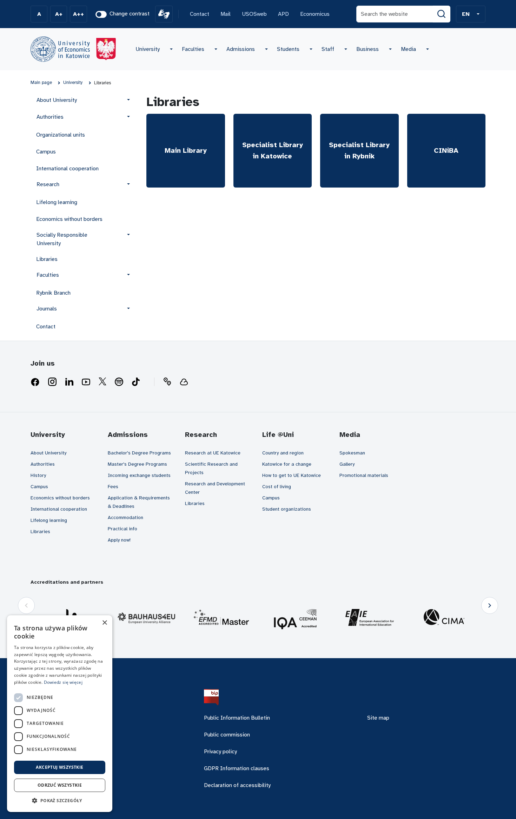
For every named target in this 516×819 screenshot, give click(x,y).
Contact (199, 14)
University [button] (147, 49)
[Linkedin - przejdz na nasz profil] (69, 382)
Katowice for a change (286, 464)
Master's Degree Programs (137, 464)
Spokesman (352, 453)
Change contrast (130, 13)
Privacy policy (220, 751)
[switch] (101, 14)
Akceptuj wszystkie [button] (59, 767)
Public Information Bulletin (237, 717)
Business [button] (367, 49)
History (38, 475)
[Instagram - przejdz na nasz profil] (52, 382)
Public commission (227, 734)
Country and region (283, 453)
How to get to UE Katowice (291, 475)
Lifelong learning (56, 202)
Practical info (122, 529)
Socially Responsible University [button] (62, 239)
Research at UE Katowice (212, 453)
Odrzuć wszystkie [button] (60, 785)
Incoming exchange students (139, 475)
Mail (225, 14)
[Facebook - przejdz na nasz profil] (35, 382)
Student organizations (286, 509)
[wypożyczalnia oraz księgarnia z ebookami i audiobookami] (184, 382)
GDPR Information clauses (236, 768)
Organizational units (60, 134)
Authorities (43, 464)
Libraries (47, 259)
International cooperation (67, 168)
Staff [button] (328, 49)
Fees (113, 487)
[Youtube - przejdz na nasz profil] (86, 382)
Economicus (315, 14)
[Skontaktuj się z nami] (167, 382)
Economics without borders (69, 219)
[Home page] (73, 49)
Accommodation (125, 517)
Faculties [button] (193, 49)
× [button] (104, 622)
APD (283, 14)
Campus (46, 151)
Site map (378, 717)
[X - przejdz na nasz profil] (102, 382)
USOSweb (254, 14)
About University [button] (57, 100)
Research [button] (48, 184)
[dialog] (59, 713)
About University (48, 453)
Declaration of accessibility (237, 785)
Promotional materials (363, 475)
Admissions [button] (240, 49)
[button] (470, 14)
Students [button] (288, 49)
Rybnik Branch (53, 292)
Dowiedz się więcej (63, 682)
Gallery (347, 464)
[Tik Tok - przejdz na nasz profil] (136, 382)
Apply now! (119, 540)
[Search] (441, 14)
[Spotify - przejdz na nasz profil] (119, 382)
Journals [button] (47, 308)
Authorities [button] (50, 116)
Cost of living (276, 487)
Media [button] (408, 49)
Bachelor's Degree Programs (139, 453)
